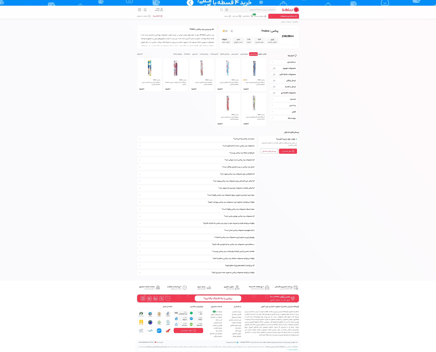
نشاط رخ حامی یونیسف (231, 342)
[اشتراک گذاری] (231, 31)
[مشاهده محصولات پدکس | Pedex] (288, 36)
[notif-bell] (145, 9)
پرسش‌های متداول (269, 151)
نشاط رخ (295, 22)
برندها (289, 22)
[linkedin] (155, 298)
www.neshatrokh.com (144, 342)
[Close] (3, 3)
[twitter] (161, 298)
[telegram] (149, 298)
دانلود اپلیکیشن (187, 330)
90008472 (156, 16)
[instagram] (143, 298)
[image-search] (226, 9)
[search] (221, 9)
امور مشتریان (286, 151)
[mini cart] (139, 9)
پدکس (283, 22)
